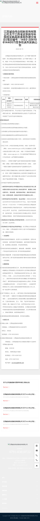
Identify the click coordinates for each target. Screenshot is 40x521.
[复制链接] (27, 471)
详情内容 (7, 16)
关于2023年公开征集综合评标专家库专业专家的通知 (16, 410)
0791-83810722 (20, 452)
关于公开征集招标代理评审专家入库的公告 (16, 382)
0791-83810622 (22, 462)
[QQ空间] (23, 471)
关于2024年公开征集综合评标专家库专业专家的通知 (16, 397)
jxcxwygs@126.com (22, 465)
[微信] (15, 471)
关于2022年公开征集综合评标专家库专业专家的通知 (16, 424)
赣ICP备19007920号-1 (7, 511)
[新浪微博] (12, 471)
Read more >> (6, 387)
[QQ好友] (19, 471)
